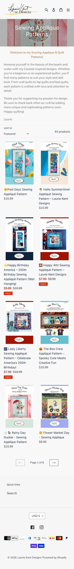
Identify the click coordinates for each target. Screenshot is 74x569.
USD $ (36, 516)
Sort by (8, 128)
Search (12, 493)
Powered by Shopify (54, 557)
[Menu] (68, 9)
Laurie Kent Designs (29, 557)
